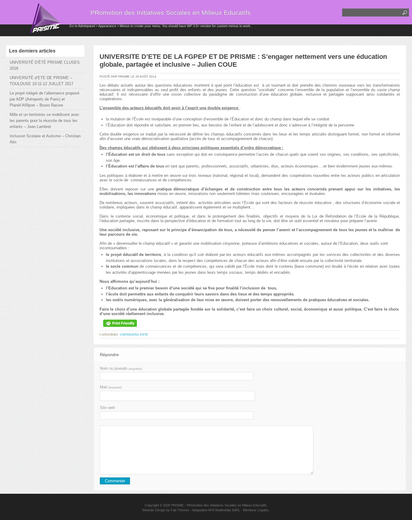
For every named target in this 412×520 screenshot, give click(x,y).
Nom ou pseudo (121, 368)
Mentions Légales (256, 510)
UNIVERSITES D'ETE (134, 334)
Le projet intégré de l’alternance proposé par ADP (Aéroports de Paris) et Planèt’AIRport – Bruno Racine (44, 99)
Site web (107, 407)
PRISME (177, 505)
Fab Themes (180, 510)
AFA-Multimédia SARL (224, 510)
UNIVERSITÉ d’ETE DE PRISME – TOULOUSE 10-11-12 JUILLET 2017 (41, 80)
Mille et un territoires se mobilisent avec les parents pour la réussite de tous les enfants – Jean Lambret (44, 120)
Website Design (153, 510)
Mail (111, 387)
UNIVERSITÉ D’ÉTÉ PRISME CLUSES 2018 (45, 65)
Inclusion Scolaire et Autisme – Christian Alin (45, 139)
